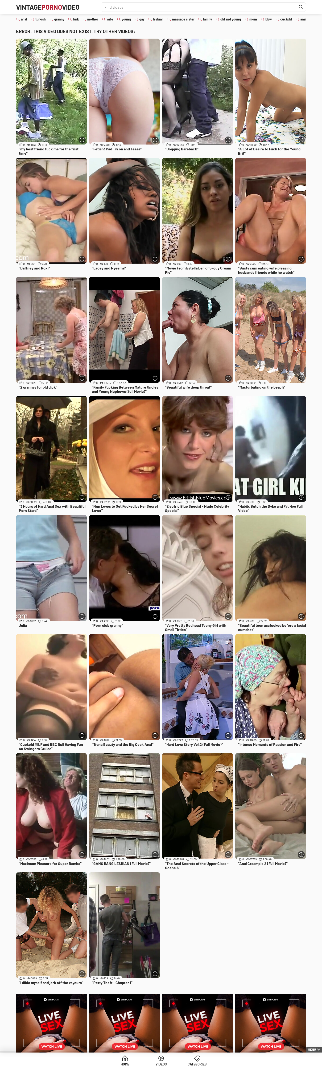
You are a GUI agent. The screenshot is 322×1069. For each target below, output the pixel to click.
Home (125, 1064)
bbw (268, 19)
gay (141, 19)
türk (76, 19)
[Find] (301, 7)
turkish (40, 19)
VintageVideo (47, 7)
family (207, 19)
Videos (161, 1064)
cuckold (286, 19)
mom (253, 19)
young (126, 19)
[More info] (82, 140)
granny (59, 19)
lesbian (158, 19)
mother (92, 19)
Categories (197, 1064)
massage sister (183, 19)
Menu (312, 1049)
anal (24, 19)
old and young (230, 19)
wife (110, 19)
